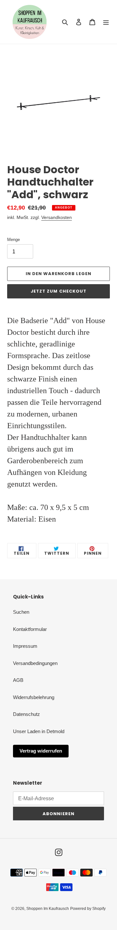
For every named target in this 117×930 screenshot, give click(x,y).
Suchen (21, 612)
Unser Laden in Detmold (38, 731)
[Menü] (106, 22)
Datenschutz (26, 714)
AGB (18, 680)
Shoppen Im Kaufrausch (47, 908)
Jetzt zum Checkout (58, 291)
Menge (13, 239)
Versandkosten (56, 217)
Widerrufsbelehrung (33, 697)
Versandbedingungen (35, 663)
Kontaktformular (30, 629)
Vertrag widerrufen (41, 751)
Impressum (25, 646)
